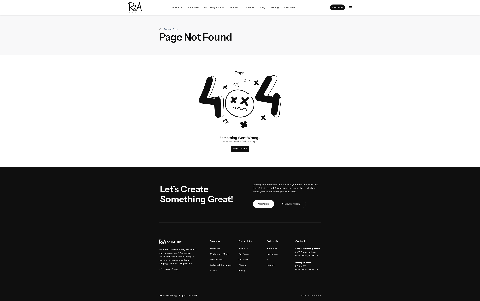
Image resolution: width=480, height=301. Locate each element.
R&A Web (193, 7)
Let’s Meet (290, 7)
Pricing (275, 7)
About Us (177, 7)
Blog (262, 7)
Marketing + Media (214, 7)
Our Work (235, 7)
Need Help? (337, 7)
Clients (250, 7)
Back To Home (240, 148)
